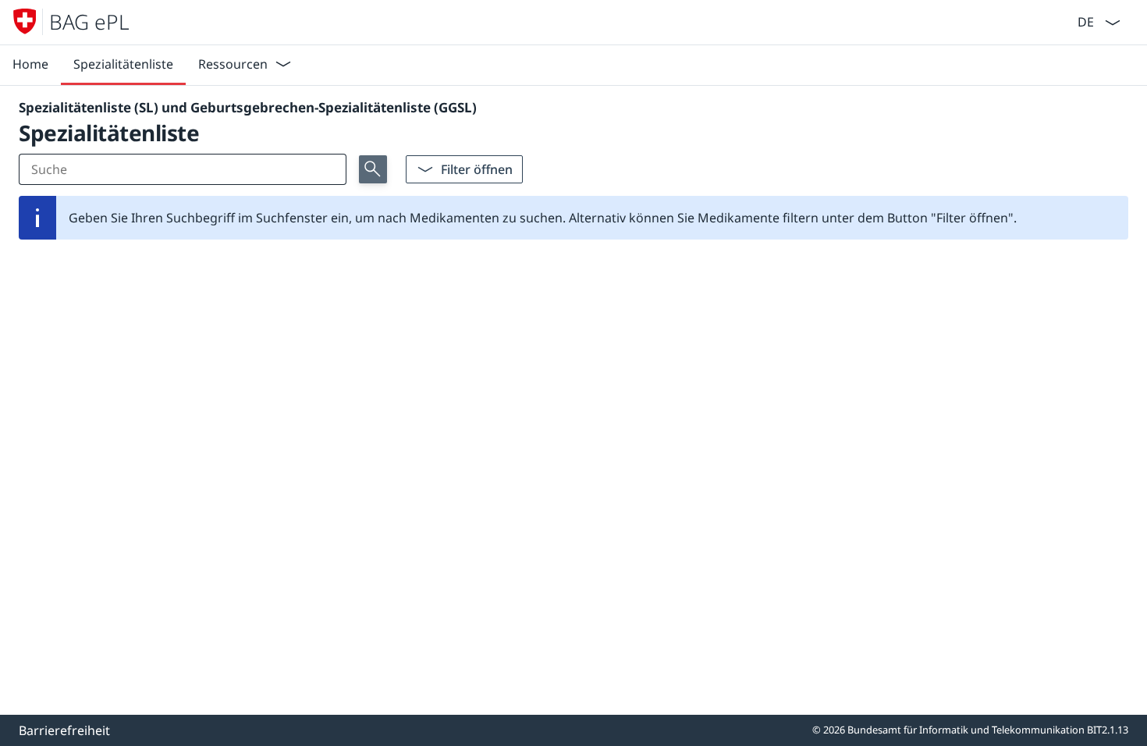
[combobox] (1084, 20)
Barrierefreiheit (64, 730)
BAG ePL (89, 22)
